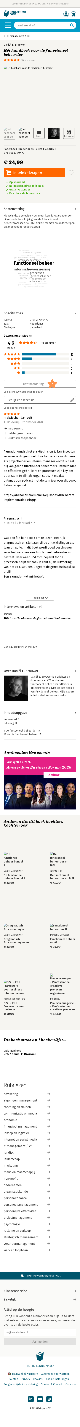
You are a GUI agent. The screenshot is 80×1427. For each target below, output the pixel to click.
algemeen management (20, 1100)
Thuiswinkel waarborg (25, 1373)
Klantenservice (15, 1291)
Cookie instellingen (57, 1379)
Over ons (70, 1384)
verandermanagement (19, 1243)
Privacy (25, 1379)
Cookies (38, 1379)
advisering (11, 1094)
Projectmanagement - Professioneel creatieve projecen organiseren (63, 1006)
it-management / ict (18, 1146)
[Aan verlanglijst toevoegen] (71, 172)
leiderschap (12, 1159)
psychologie (12, 1224)
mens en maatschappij (19, 1172)
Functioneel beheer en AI (62, 941)
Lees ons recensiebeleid (18, 407)
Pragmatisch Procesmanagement (17, 941)
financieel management (20, 1126)
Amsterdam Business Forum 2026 (39, 767)
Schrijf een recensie (21, 400)
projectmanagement (18, 1217)
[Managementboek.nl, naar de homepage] (15, 15)
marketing (11, 1165)
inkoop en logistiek (16, 1133)
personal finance (15, 1198)
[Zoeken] (72, 25)
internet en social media (20, 1139)
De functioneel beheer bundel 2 (14, 877)
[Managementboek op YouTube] (40, 1399)
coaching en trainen (17, 1107)
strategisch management (21, 1237)
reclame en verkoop (17, 1230)
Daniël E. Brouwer (14, 44)
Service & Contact (51, 1384)
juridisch (9, 1152)
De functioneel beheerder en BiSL (62, 877)
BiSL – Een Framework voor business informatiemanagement (17, 1006)
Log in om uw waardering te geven (23, 391)
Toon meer (38, 597)
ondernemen (13, 1185)
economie (10, 1120)
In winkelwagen (27, 172)
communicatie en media (20, 1113)
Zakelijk (10, 1299)
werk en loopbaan (16, 1250)
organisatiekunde (16, 1191)
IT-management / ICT (18, 36)
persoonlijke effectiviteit (20, 1211)
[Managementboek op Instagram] (49, 1399)
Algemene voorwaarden (55, 1373)
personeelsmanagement (21, 1204)
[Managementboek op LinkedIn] (31, 1399)
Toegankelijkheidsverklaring (21, 1384)
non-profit (11, 1178)
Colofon (13, 1379)
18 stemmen (28, 60)
